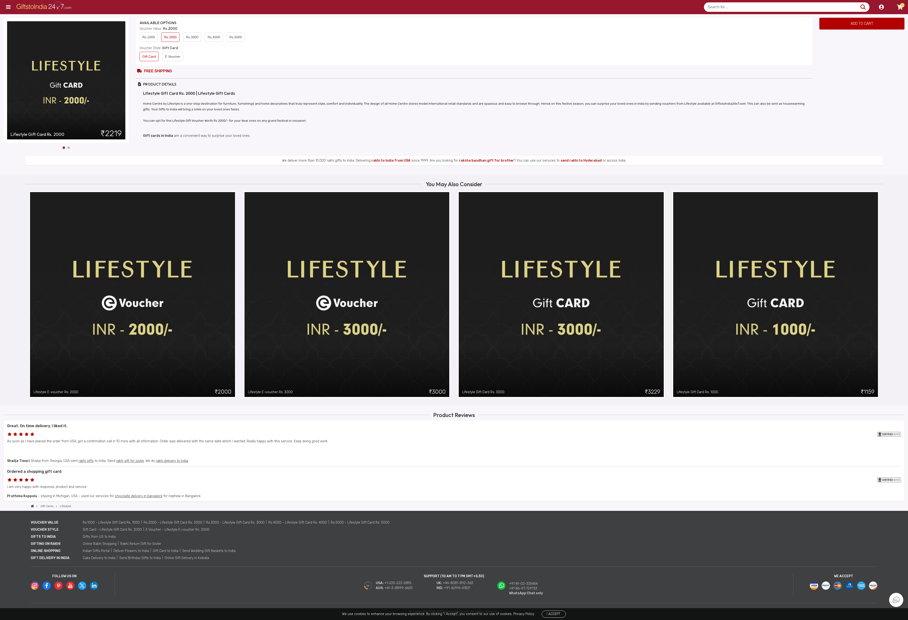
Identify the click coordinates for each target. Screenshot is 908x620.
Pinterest (58, 585)
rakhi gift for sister (130, 461)
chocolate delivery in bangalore (138, 496)
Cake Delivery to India (99, 558)
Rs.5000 (235, 37)
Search (862, 7)
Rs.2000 (170, 37)
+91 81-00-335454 (523, 584)
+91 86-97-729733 (523, 588)
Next (125, 80)
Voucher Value (44, 523)
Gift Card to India (165, 551)
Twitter (82, 585)
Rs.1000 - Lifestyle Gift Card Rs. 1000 (111, 523)
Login (881, 7)
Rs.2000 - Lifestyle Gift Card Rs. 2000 (173, 523)
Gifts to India (43, 537)
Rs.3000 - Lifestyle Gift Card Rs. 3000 (235, 523)
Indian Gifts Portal (96, 551)
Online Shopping (46, 551)
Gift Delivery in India (50, 558)
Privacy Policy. (524, 614)
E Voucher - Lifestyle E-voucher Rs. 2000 (177, 530)
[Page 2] (68, 147)
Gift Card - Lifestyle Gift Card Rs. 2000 (112, 530)
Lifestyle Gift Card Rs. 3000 (483, 392)
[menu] (8, 7)
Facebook (47, 585)
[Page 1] (64, 147)
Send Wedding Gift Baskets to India (209, 551)
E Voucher (172, 56)
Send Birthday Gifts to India (140, 558)
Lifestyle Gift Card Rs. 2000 (37, 134)
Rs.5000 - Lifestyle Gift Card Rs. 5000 (360, 523)
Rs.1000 (148, 37)
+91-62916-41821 (457, 588)
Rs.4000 (214, 37)
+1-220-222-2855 (397, 583)
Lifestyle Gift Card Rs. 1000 (697, 392)
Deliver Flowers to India (131, 551)
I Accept (553, 614)
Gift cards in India (158, 136)
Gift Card (149, 56)
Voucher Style (45, 530)
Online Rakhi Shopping (100, 544)
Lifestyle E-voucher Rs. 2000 (56, 392)
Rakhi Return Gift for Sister (140, 544)
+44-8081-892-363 (458, 583)
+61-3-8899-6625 (398, 588)
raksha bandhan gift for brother (486, 161)
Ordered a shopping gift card (34, 471)
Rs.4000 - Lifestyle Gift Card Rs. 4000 (297, 523)
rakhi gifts (86, 461)
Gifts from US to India (99, 537)
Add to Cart (862, 23)
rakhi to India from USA (390, 161)
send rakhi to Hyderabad (581, 161)
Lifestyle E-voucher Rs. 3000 (270, 392)
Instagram (35, 585)
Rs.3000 (192, 37)
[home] (32, 506)
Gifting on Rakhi (46, 544)
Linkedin (94, 585)
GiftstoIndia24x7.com (45, 7)
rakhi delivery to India (172, 461)
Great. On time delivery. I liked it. (37, 426)
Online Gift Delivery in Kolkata (187, 558)
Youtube (70, 585)
